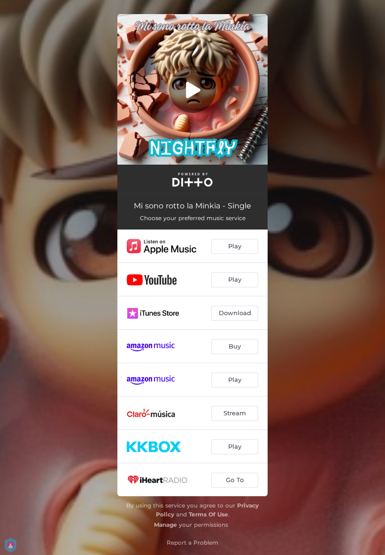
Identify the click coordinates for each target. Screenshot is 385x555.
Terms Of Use (208, 514)
